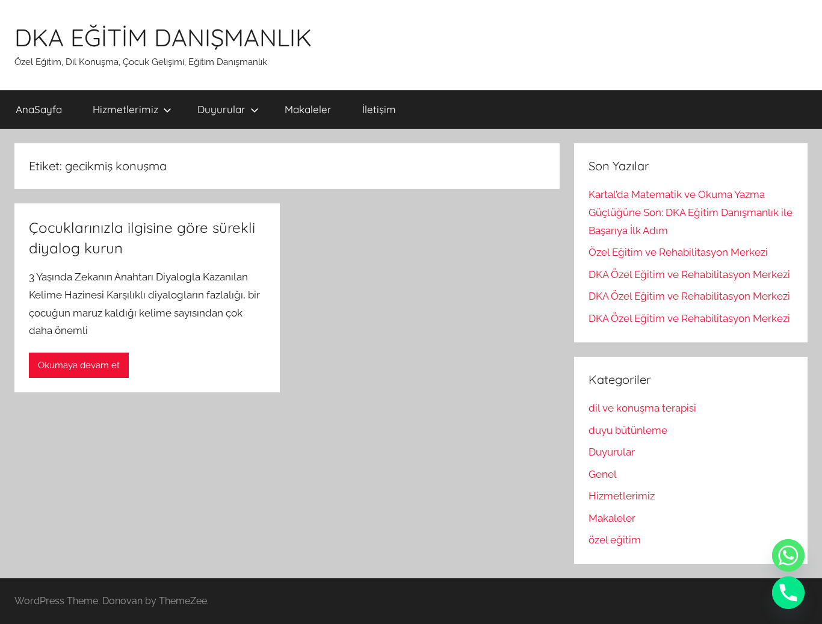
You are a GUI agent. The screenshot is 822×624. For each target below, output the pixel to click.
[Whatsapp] (788, 555)
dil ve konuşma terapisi (642, 408)
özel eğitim (615, 540)
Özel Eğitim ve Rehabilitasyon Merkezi (678, 252)
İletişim (379, 109)
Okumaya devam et (79, 365)
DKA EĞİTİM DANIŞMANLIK (163, 37)
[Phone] (788, 592)
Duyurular (221, 109)
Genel (603, 474)
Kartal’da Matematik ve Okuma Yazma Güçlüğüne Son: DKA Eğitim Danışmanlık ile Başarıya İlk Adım (691, 212)
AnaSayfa (39, 109)
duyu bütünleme (628, 430)
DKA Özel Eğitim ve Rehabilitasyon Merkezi (689, 274)
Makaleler (308, 109)
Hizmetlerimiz (125, 109)
